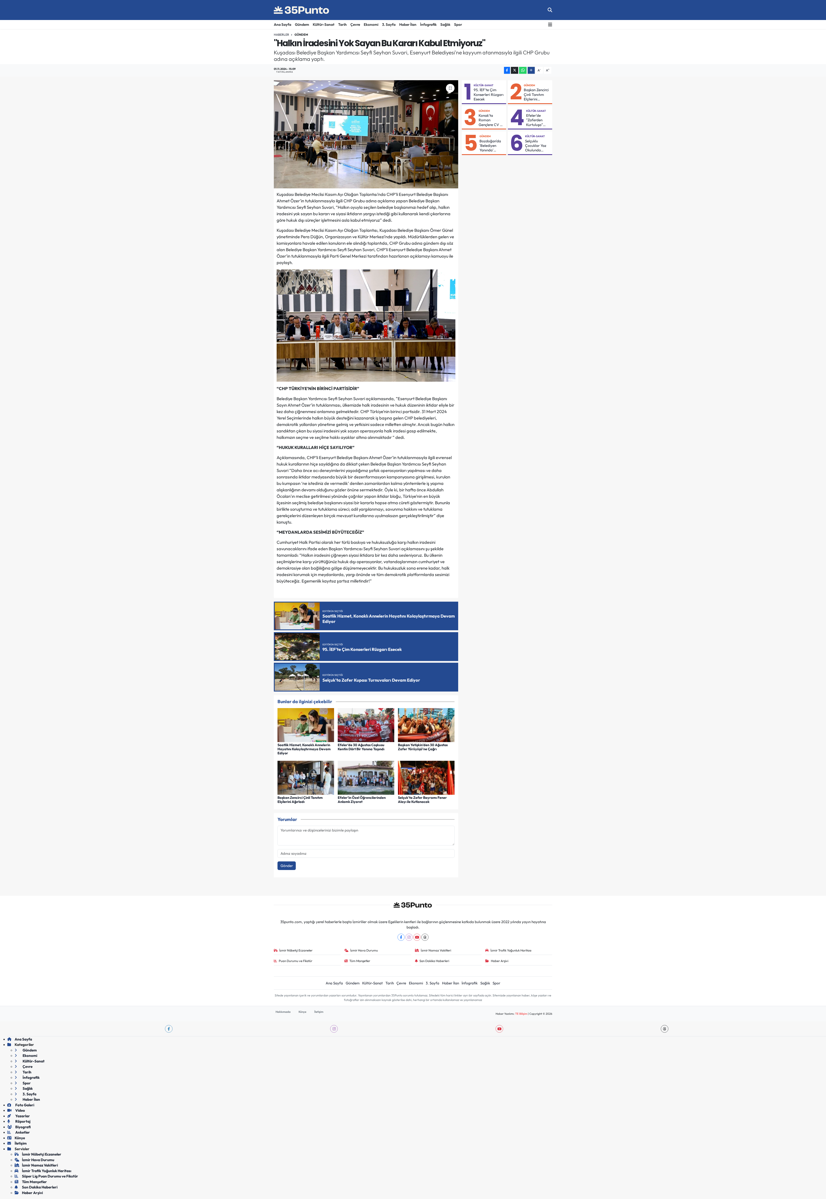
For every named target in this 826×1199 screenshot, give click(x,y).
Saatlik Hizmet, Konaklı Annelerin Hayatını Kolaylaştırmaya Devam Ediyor (304, 749)
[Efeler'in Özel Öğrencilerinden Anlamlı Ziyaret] (366, 777)
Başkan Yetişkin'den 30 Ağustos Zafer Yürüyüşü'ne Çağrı (423, 747)
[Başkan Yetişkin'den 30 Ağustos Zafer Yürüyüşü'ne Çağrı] (426, 724)
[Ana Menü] (550, 24)
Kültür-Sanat (323, 24)
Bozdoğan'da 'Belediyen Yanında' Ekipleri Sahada (490, 145)
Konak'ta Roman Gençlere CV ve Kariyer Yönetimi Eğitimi (491, 120)
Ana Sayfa (282, 24)
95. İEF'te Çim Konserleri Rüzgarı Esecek (489, 94)
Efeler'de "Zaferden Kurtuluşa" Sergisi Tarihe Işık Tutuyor (537, 120)
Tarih (342, 24)
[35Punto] (302, 10)
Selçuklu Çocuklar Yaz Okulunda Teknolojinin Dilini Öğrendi (536, 145)
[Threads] (424, 937)
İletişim (318, 1011)
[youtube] (499, 1029)
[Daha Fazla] (531, 70)
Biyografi (23, 1127)
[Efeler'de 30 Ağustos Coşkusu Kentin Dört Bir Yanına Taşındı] (366, 724)
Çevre (355, 24)
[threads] (664, 1029)
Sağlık (445, 24)
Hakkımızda (283, 1011)
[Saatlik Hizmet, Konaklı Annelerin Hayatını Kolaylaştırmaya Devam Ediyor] (305, 724)
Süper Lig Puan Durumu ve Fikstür (50, 1176)
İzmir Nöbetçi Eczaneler (296, 950)
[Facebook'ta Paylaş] (507, 70)
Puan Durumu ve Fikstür (295, 961)
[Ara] (550, 10)
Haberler (281, 35)
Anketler (22, 1132)
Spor (458, 24)
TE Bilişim (521, 1013)
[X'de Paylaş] (514, 70)
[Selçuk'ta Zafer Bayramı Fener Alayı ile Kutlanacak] (426, 777)
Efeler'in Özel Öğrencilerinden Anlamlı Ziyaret (362, 799)
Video (20, 1110)
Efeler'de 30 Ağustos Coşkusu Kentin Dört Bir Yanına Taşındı (361, 747)
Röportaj (23, 1121)
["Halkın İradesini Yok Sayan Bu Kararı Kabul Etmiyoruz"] (366, 134)
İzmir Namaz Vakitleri (436, 950)
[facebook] (169, 1029)
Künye (302, 1011)
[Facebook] (401, 937)
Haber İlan (407, 24)
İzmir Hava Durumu (364, 950)
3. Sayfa (389, 24)
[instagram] (334, 1029)
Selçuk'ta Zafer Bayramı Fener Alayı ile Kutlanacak (422, 799)
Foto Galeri (24, 1105)
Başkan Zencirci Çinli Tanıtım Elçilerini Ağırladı (300, 799)
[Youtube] (417, 937)
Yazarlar (22, 1116)
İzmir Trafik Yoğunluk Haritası (510, 950)
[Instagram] (409, 937)
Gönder (286, 865)
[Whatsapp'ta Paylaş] (523, 70)
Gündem (302, 24)
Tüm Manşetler (359, 961)
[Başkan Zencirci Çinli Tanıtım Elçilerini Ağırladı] (305, 777)
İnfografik (428, 24)
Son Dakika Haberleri (434, 961)
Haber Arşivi (499, 961)
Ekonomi (371, 24)
